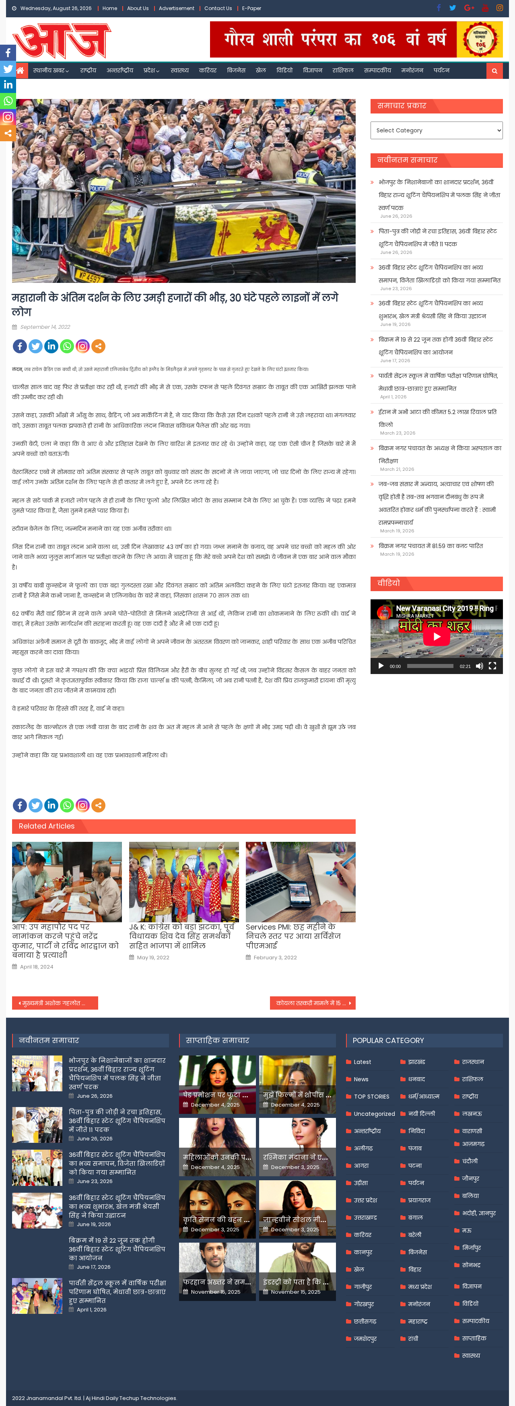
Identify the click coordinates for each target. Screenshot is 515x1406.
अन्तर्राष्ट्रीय (120, 70)
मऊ (467, 1231)
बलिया (470, 1196)
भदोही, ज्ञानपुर (479, 1213)
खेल (261, 70)
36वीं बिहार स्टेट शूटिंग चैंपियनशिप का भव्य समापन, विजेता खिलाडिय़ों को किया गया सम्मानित (440, 274)
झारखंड (416, 1062)
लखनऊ (472, 1114)
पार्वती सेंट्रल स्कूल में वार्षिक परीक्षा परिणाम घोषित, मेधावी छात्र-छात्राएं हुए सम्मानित (438, 382)
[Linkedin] (51, 346)
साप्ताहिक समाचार (217, 1040)
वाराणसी (472, 1131)
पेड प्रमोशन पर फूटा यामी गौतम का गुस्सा (244, 1095)
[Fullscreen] (492, 666)
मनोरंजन (412, 70)
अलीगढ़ (363, 1148)
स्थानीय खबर (48, 70)
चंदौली (470, 1161)
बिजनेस (236, 70)
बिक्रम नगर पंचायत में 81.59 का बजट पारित (431, 546)
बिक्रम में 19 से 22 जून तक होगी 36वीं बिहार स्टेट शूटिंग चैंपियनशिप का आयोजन (436, 346)
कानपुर (363, 1252)
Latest (362, 1062)
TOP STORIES (371, 1097)
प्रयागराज (419, 1200)
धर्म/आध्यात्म (423, 1097)
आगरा (361, 1166)
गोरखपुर (364, 1304)
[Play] (381, 666)
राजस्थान (473, 1062)
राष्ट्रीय (88, 70)
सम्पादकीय (377, 70)
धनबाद (416, 1079)
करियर (207, 70)
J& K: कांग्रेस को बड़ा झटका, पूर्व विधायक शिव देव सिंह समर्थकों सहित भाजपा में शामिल (181, 936)
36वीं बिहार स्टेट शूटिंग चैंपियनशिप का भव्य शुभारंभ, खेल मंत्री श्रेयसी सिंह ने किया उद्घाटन (432, 309)
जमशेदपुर (365, 1339)
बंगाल (415, 1218)
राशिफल (343, 70)
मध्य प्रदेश (420, 1287)
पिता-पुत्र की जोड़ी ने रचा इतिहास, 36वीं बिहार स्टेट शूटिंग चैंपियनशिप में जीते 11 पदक (438, 237)
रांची (413, 1339)
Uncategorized (374, 1114)
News (361, 1079)
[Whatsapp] (67, 346)
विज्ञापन (312, 70)
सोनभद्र (471, 1265)
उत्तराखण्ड (365, 1218)
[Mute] (480, 666)
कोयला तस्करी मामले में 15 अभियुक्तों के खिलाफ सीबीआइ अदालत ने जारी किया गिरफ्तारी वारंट (316, 1003)
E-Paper (251, 8)
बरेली (414, 1235)
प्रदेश (149, 70)
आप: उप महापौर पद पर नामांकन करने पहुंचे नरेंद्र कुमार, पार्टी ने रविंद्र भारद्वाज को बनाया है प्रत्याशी (65, 941)
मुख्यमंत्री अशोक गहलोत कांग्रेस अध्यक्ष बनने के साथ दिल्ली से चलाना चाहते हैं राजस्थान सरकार (60, 1003)
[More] (98, 346)
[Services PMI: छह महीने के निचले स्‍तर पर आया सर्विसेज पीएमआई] (301, 882)
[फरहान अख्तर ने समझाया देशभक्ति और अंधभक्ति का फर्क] (217, 1268)
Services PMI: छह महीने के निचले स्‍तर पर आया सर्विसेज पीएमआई (293, 936)
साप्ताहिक (474, 1338)
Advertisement (176, 8)
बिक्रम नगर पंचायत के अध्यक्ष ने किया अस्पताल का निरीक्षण (440, 454)
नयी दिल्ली (421, 1114)
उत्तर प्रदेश (365, 1200)
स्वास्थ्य (180, 70)
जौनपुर (470, 1179)
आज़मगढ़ (473, 1144)
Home (110, 8)
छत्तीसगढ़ (365, 1321)
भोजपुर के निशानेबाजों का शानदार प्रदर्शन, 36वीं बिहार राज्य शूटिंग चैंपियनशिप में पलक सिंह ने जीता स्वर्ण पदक (439, 195)
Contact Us (218, 8)
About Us (138, 8)
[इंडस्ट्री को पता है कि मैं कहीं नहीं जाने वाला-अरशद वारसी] (297, 1267)
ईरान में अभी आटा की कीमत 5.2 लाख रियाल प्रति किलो (437, 418)
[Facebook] (20, 346)
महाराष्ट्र (418, 1321)
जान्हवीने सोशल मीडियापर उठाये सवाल (322, 1220)
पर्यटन (441, 70)
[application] (437, 636)
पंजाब (415, 1148)
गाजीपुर (363, 1287)
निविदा (416, 1131)
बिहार (414, 1270)
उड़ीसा (361, 1183)
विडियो (284, 70)
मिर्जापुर (471, 1248)
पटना (415, 1166)
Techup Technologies (147, 1398)
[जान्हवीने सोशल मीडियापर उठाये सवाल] (297, 1208)
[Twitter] (36, 346)
